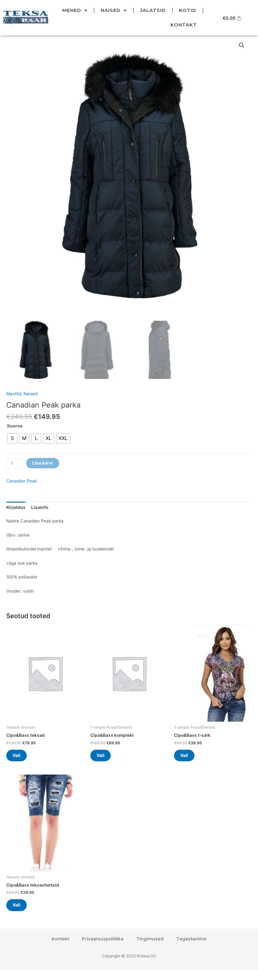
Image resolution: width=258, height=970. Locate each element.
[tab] (15, 507)
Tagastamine (191, 938)
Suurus (15, 425)
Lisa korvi (42, 462)
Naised (111, 10)
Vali (16, 755)
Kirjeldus (15, 507)
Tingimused (150, 938)
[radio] (12, 438)
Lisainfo (39, 507)
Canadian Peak (21, 480)
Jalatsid (153, 10)
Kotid (187, 10)
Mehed (71, 10)
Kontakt (184, 25)
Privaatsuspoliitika (103, 938)
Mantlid (13, 393)
